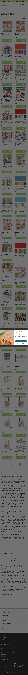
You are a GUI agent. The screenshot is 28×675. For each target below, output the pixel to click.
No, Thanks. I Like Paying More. (21, 343)
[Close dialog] (27, 330)
